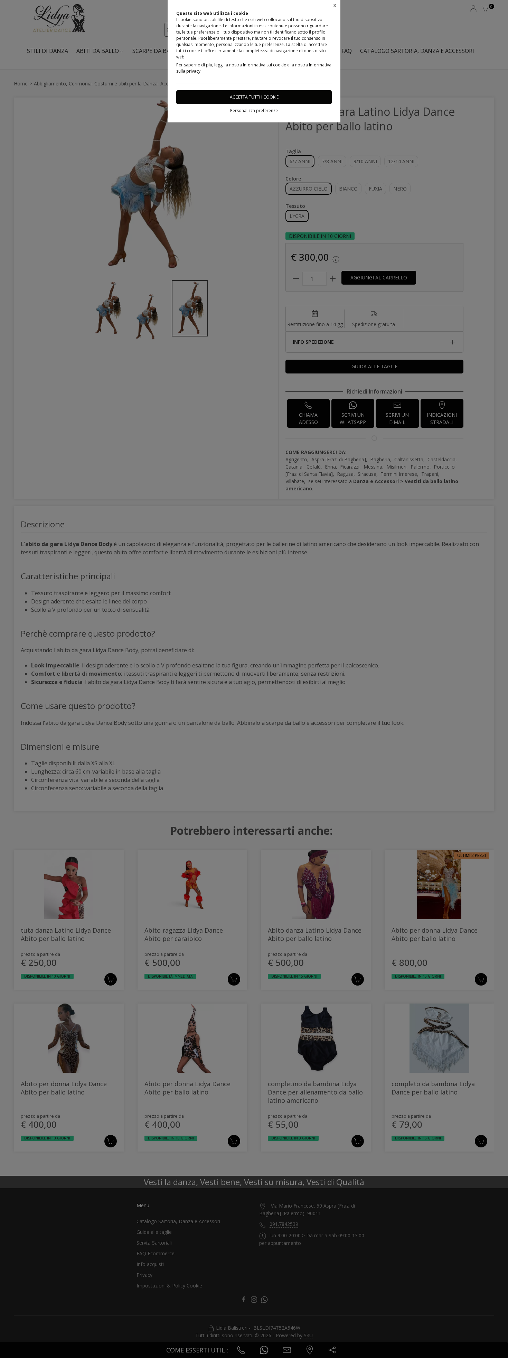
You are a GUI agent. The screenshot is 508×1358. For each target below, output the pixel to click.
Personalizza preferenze (254, 110)
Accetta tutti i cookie (254, 97)
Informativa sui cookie (264, 65)
